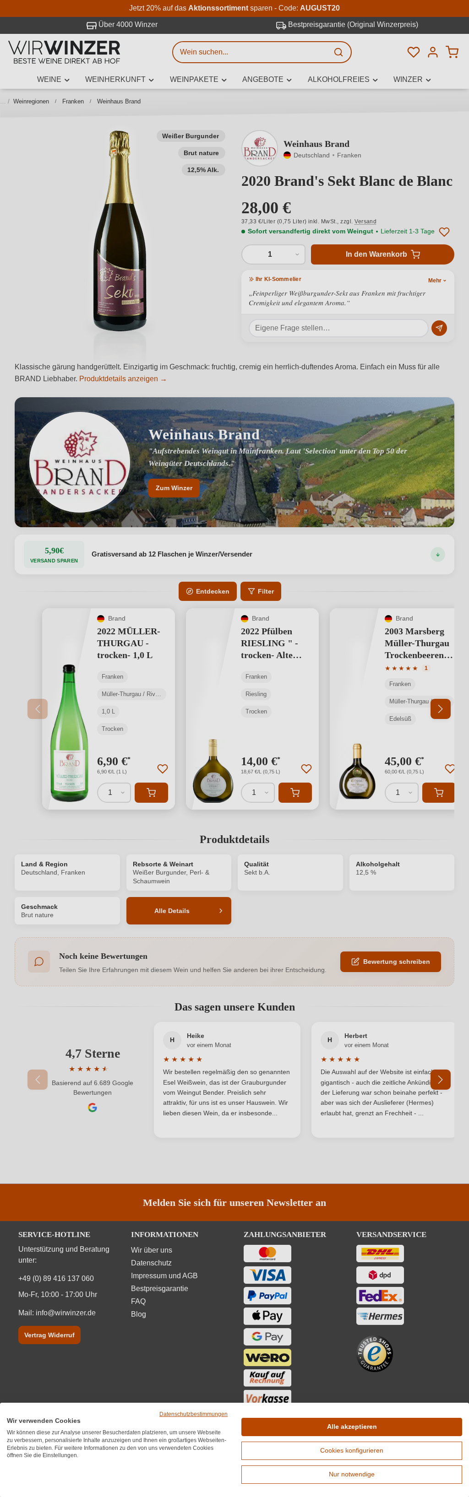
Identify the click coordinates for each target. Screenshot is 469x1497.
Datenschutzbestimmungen (193, 1414)
